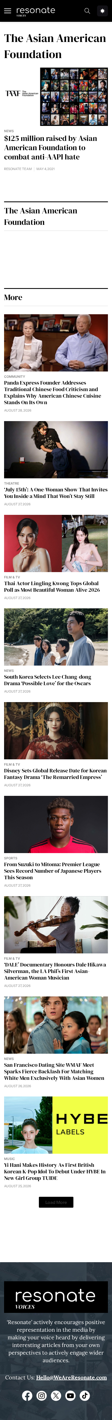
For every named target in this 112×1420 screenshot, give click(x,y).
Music (9, 1159)
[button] (56, 1202)
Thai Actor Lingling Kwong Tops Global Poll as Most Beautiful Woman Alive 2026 (52, 586)
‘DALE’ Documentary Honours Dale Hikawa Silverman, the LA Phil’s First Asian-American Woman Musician (55, 971)
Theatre (11, 483)
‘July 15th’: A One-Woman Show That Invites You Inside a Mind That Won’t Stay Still (56, 493)
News (9, 131)
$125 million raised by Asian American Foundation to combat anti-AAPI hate (50, 147)
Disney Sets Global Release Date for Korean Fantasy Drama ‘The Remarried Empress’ (55, 774)
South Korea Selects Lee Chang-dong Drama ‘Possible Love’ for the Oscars (47, 680)
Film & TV (12, 577)
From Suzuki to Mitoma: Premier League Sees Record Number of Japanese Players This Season (52, 870)
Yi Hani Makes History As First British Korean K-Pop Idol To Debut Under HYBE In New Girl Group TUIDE (55, 1171)
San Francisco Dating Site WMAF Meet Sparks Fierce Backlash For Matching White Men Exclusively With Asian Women (54, 1071)
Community (14, 376)
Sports (10, 858)
